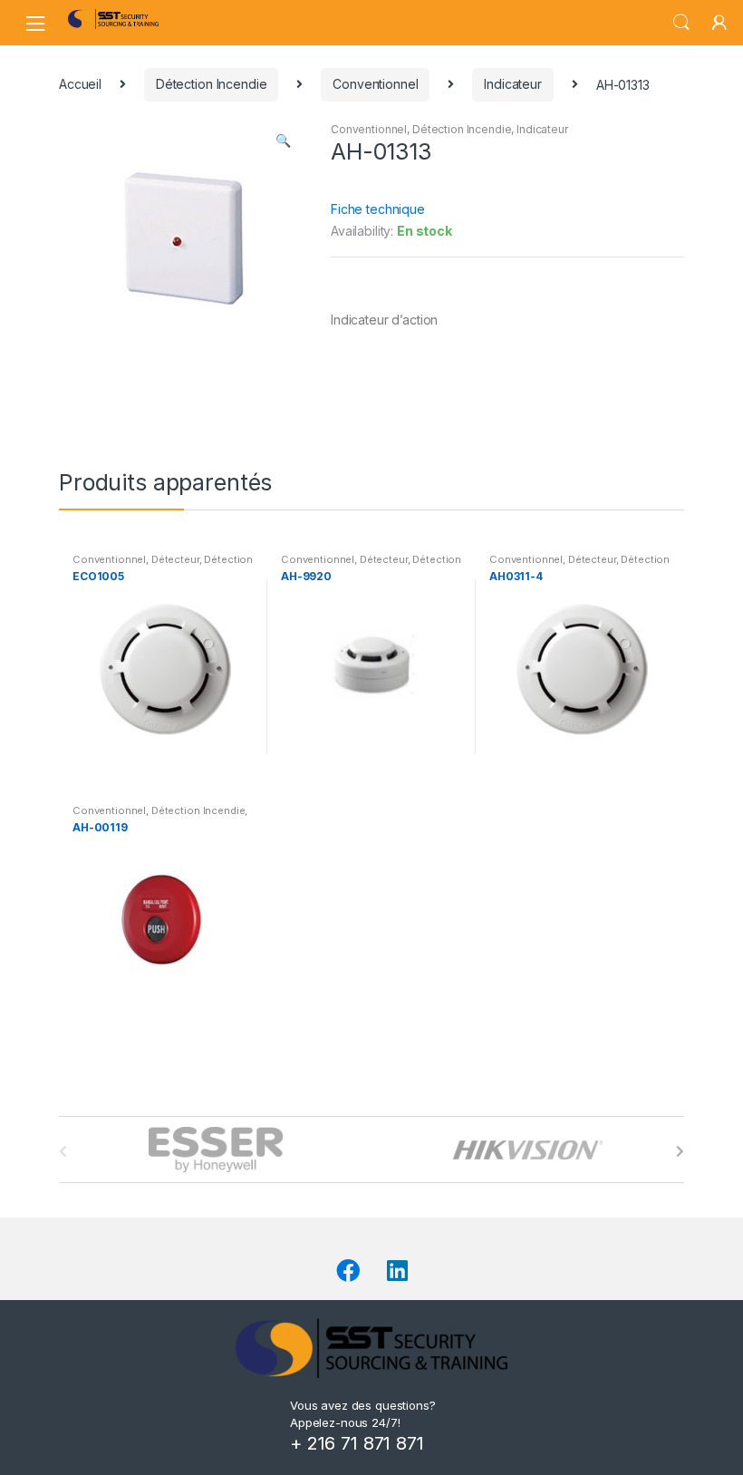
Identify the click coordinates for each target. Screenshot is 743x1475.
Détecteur (175, 559)
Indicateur (513, 84)
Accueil (80, 84)
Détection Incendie (211, 84)
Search (681, 23)
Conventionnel (375, 84)
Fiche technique (378, 209)
